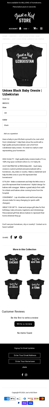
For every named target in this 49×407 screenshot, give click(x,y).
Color (4, 120)
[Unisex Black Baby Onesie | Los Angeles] (13, 299)
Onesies (13, 36)
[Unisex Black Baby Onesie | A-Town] (35, 299)
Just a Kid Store (31, 393)
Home (4, 36)
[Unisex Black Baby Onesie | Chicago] (13, 274)
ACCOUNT (13, 29)
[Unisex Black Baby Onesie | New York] (35, 274)
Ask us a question (11, 134)
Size (4, 107)
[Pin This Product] (20, 238)
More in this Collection (24, 249)
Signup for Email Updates (24, 348)
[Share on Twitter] (15, 238)
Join (24, 367)
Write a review (24, 324)
